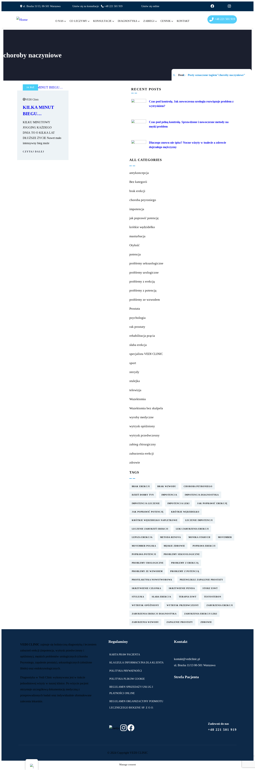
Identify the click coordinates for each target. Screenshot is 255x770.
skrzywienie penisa (182, 588)
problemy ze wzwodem (144, 299)
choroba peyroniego (142, 200)
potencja (135, 254)
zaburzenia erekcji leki (200, 614)
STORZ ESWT (210, 588)
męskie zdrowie (174, 546)
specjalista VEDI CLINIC (146, 354)
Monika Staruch (199, 537)
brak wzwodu (166, 486)
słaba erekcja (138, 345)
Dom (181, 74)
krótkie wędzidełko (142, 227)
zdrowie (134, 462)
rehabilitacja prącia (142, 336)
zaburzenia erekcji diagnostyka (154, 614)
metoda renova (170, 537)
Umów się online (150, 6)
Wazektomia (137, 399)
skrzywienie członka (146, 588)
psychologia (137, 318)
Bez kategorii (138, 182)
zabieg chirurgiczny (142, 444)
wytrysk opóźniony (142, 426)
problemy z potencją (142, 290)
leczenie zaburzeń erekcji (150, 529)
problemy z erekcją (142, 281)
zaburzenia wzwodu (145, 622)
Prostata (134, 308)
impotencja (136, 209)
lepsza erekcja (142, 537)
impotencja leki (178, 503)
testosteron (212, 597)
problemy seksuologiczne (146, 263)
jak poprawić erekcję (212, 503)
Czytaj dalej (33, 151)
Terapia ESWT (187, 597)
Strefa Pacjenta (186, 677)
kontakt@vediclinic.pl (187, 659)
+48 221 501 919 (113, 6)
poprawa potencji (144, 554)
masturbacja (137, 236)
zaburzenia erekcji (141, 453)
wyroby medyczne (141, 417)
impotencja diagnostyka (202, 495)
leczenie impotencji (199, 520)
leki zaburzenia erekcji (192, 529)
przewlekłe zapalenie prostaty (201, 580)
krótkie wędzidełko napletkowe (155, 520)
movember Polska (144, 546)
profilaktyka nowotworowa (152, 580)
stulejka (134, 381)
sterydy (134, 372)
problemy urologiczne (144, 272)
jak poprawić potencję (144, 218)
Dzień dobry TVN (143, 495)
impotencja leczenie (146, 503)
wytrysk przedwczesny (144, 435)
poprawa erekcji (204, 546)
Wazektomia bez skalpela (146, 408)
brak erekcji (137, 191)
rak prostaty (137, 327)
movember (225, 537)
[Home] (22, 20)
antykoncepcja (139, 173)
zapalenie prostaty (180, 622)
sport (132, 363)
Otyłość (134, 245)
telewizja (135, 390)
